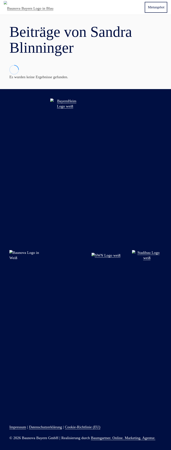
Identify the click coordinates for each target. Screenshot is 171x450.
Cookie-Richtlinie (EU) (82, 427)
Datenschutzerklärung (45, 427)
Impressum (17, 427)
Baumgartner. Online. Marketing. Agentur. (123, 438)
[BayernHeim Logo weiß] (65, 255)
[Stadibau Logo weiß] (147, 255)
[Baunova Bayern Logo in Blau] (28, 7)
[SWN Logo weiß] (106, 255)
